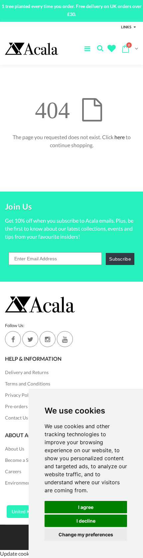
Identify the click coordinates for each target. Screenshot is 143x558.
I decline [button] (85, 521)
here (119, 137)
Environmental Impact (28, 483)
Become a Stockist (23, 460)
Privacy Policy (20, 395)
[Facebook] (13, 339)
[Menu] (87, 48)
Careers (13, 471)
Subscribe (120, 259)
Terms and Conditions (27, 383)
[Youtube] (65, 339)
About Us (14, 449)
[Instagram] (48, 339)
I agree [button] (85, 507)
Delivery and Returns (27, 372)
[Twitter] (30, 339)
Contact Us (16, 418)
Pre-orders (16, 406)
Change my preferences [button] (86, 534)
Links (126, 27)
